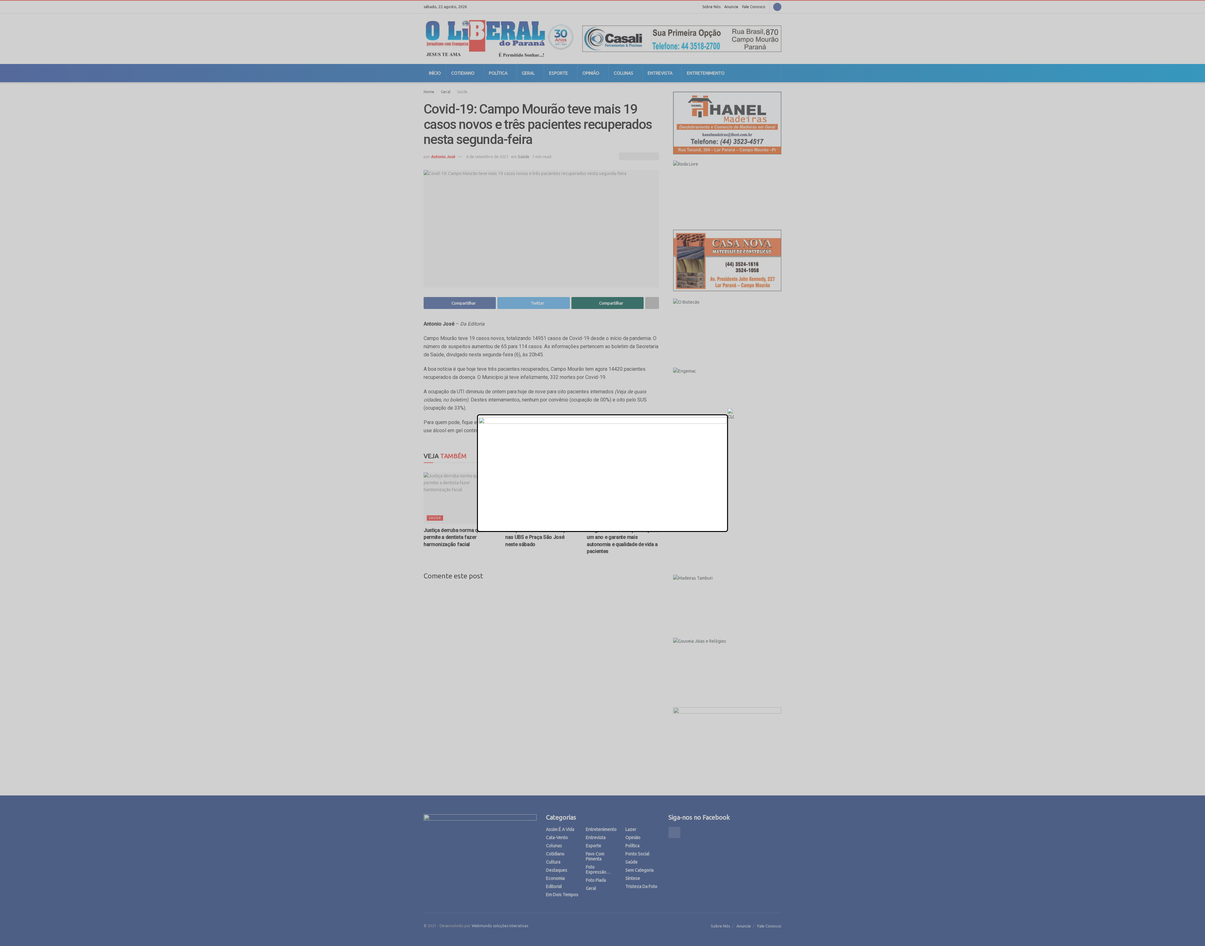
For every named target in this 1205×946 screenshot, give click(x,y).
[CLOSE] (731, 414)
